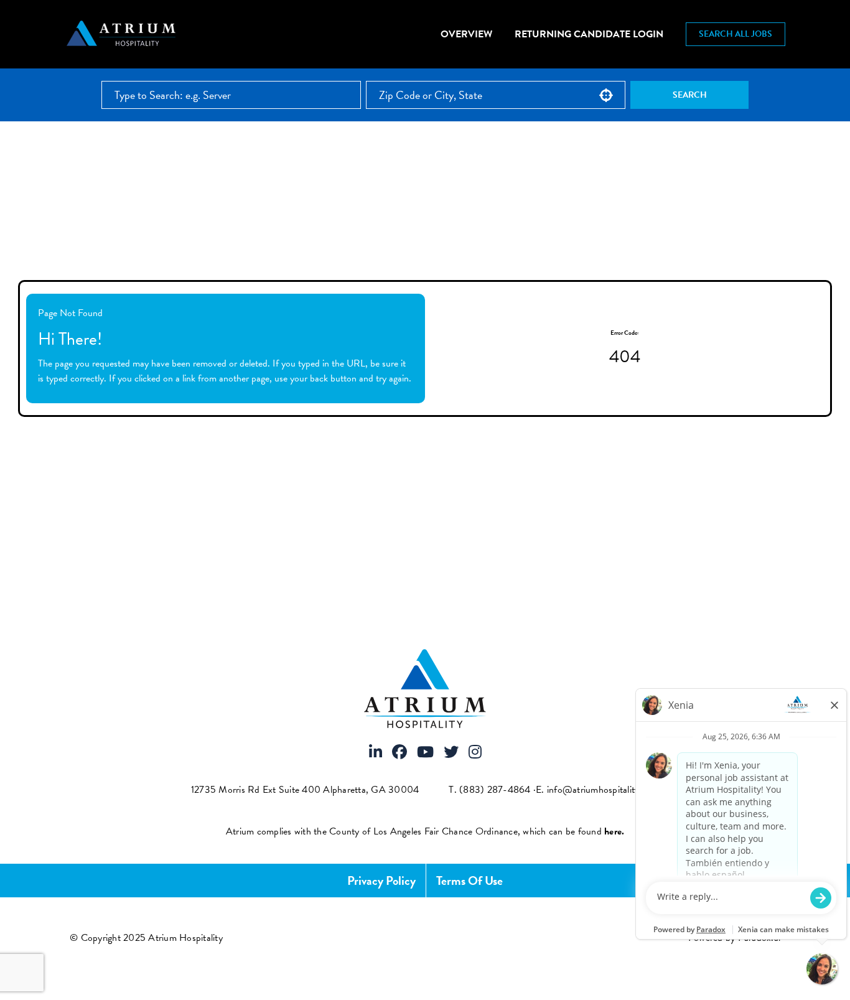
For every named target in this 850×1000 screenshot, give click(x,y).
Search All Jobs (735, 33)
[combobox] (495, 94)
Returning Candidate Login (589, 34)
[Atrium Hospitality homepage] (123, 34)
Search (690, 94)
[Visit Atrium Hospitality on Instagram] (475, 753)
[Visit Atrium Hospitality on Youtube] (425, 753)
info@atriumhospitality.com (603, 789)
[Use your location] (606, 95)
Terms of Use (469, 880)
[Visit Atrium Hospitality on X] (451, 753)
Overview (466, 34)
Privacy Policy (381, 880)
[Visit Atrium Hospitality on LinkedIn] (375, 753)
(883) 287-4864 (495, 789)
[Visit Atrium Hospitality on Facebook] (399, 753)
